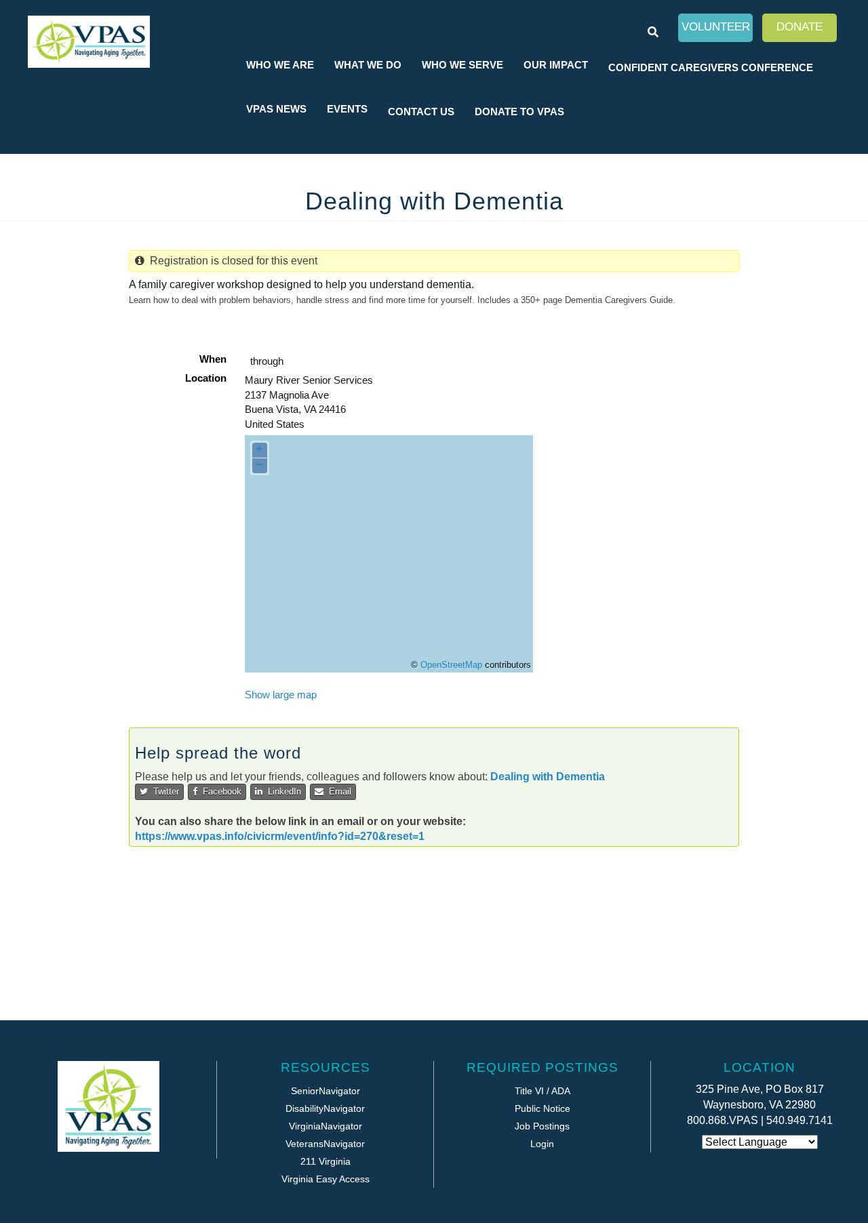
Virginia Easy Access (325, 1179)
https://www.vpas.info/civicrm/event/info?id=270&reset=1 (280, 836)
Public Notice (542, 1108)
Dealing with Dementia (547, 776)
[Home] (89, 42)
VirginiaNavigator (325, 1126)
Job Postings (542, 1126)
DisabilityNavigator (325, 1108)
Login (542, 1143)
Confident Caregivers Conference (710, 67)
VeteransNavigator (325, 1143)
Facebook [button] (219, 791)
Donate (799, 26)
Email (337, 791)
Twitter (163, 791)
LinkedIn (281, 791)
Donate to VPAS (519, 111)
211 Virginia (325, 1161)
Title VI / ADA (542, 1090)
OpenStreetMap (451, 665)
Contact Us (421, 111)
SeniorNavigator (325, 1090)
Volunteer (716, 26)
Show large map (281, 694)
